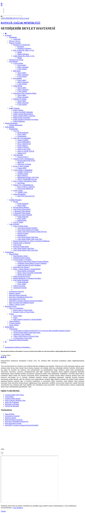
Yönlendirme (9, 252)
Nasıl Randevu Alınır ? (20, 256)
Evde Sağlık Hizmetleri (21, 280)
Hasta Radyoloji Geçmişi (17, 299)
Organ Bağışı (9, 397)
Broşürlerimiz (21, 235)
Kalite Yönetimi (14, 108)
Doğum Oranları (22, 233)
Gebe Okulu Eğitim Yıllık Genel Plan (29, 239)
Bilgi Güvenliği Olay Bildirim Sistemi (21, 302)
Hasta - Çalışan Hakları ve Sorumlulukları (27, 269)
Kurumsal (8, 35)
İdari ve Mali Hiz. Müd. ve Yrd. (23, 50)
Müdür (19, 52)
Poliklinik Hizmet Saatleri (21, 258)
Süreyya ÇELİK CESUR (25, 151)
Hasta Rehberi (13, 254)
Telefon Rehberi (14, 321)
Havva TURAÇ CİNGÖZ (26, 187)
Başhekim (20, 46)
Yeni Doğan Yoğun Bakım (22, 209)
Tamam (3, 511)
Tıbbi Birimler (9, 127)
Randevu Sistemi (14, 293)
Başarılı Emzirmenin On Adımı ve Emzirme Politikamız (31, 241)
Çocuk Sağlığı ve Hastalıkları (22, 170)
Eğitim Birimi (17, 86)
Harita (15, 317)
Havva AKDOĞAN (24, 144)
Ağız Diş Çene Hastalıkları (22, 138)
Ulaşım (11, 314)
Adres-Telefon (14, 325)
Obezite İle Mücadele (12, 406)
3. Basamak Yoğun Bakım (21, 213)
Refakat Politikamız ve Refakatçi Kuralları (27, 278)
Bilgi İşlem (16, 71)
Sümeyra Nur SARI (23, 149)
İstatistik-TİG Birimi (20, 99)
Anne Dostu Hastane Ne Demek (28, 230)
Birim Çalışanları (23, 67)
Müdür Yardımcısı (23, 54)
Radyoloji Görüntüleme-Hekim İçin (20, 297)
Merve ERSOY (22, 175)
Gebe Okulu (17, 245)
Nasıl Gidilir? (21, 65)
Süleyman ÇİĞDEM (24, 164)
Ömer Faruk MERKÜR (25, 188)
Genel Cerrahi (17, 190)
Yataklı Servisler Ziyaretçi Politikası (29, 265)
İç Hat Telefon (22, 69)
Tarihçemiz (17, 39)
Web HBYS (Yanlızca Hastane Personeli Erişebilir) (26, 301)
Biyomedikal (17, 78)
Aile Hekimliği (18, 155)
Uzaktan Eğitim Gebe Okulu (14, 395)
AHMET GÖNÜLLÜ (24, 172)
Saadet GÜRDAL (23, 147)
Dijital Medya (9, 327)
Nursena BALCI (22, 157)
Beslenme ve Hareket (12, 404)
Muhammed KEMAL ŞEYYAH (28, 177)
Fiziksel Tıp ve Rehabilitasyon (23, 185)
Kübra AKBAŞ (22, 145)
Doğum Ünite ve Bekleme (21, 243)
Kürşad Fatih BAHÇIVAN (26, 160)
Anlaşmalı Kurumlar (20, 288)
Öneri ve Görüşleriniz (16, 308)
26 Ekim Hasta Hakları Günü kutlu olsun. (27, 332)
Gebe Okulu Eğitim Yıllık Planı (27, 237)
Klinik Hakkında (22, 132)
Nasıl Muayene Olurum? (21, 267)
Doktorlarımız (22, 136)
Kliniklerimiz (13, 129)
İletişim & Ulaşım (10, 306)
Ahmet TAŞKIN (22, 140)
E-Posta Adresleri (15, 323)
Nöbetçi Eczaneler (19, 286)
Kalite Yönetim (18, 110)
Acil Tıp (16, 131)
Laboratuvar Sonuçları (16, 291)
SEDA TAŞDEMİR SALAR (27, 179)
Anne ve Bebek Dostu (20, 226)
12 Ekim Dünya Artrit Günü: (22, 338)
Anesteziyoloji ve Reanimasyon (23, 159)
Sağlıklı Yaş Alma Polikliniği (22, 215)
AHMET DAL (22, 192)
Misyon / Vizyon (14, 41)
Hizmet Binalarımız (11, 123)
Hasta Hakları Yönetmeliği (26, 271)
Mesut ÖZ (20, 162)
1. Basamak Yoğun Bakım (21, 211)
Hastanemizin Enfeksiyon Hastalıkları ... (18, 347)
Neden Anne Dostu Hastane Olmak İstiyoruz (32, 231)
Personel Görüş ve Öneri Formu (23, 312)
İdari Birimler (13, 61)
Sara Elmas (21, 183)
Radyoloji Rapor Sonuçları (18, 295)
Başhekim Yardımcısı (24, 48)
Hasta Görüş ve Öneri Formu (22, 310)
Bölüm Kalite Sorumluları (21, 117)
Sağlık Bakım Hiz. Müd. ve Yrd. (24, 56)
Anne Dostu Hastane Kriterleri (27, 228)
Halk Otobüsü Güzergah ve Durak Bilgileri (27, 319)
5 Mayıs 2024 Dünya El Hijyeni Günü (25, 336)
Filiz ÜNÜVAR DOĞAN (26, 196)
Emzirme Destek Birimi (21, 246)
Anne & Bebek (14, 224)
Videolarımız (13, 329)
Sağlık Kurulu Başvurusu (21, 276)
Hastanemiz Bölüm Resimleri (18, 340)
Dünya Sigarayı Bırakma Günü (15, 400)
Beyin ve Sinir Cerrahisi (21, 166)
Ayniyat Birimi (18, 63)
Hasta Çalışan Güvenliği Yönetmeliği (29, 273)
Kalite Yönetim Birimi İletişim (23, 114)
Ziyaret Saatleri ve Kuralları (22, 259)
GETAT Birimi (18, 222)
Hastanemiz (13, 37)
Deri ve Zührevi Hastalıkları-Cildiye (25, 181)
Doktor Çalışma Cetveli (17, 304)
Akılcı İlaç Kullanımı (12, 402)
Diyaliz (15, 202)
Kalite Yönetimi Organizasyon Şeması (25, 119)
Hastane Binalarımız (15, 125)
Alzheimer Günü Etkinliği (21, 334)
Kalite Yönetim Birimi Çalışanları (24, 116)
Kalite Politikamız (19, 121)
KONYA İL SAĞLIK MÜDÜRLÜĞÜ (20, 22)
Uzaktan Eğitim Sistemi (12, 398)
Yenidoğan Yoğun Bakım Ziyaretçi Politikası (32, 263)
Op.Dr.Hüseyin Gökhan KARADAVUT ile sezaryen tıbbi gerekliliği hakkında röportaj (41, 331)
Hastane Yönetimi (15, 43)
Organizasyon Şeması (16, 60)
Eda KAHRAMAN (23, 142)
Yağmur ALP (21, 153)
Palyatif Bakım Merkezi (21, 207)
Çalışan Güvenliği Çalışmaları (23, 112)
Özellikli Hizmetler (15, 200)
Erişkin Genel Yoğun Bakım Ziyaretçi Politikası (33, 261)
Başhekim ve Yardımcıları (21, 45)
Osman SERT (22, 168)
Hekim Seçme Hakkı (24, 274)
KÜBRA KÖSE (22, 174)
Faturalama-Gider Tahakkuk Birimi (24, 93)
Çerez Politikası (18, 508)
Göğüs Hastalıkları (19, 194)
